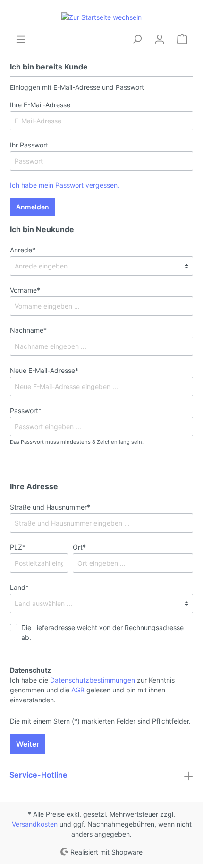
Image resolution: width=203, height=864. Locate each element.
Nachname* (28, 330)
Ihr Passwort (29, 145)
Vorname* (25, 290)
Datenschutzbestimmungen (92, 680)
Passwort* (26, 410)
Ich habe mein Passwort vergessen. (64, 185)
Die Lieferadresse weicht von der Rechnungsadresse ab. (102, 632)
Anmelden (32, 207)
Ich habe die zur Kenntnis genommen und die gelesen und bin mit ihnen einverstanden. (92, 690)
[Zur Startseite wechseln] (101, 16)
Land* (19, 587)
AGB (78, 690)
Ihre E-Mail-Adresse (40, 105)
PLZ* (17, 547)
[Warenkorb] (182, 39)
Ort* (79, 547)
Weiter (27, 744)
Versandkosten (35, 824)
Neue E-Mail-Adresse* (44, 370)
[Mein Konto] (159, 39)
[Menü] (20, 39)
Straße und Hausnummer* (50, 507)
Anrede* (22, 250)
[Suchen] (137, 39)
